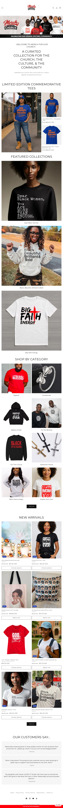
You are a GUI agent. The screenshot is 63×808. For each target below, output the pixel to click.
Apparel (16, 395)
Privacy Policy (20, 792)
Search (12, 792)
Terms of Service (30, 792)
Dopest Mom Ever (46, 499)
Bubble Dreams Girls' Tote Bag (10, 610)
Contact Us (49, 792)
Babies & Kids (16, 430)
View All (31, 506)
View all (31, 724)
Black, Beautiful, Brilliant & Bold (31, 288)
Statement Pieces (46, 464)
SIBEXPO (29, 804)
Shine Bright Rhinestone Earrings (10, 560)
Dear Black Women (31, 223)
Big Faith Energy (31, 353)
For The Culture (16, 464)
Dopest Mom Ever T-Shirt (38, 560)
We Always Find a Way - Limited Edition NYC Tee (50, 147)
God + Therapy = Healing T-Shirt (10, 659)
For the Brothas (46, 430)
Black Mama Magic (16, 499)
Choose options (16, 568)
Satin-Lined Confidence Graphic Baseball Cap (44, 659)
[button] (31, 806)
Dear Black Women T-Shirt (9, 709)
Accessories (46, 395)
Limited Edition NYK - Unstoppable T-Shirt (51, 119)
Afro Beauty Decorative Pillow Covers (42, 610)
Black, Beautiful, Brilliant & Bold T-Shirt (42, 709)
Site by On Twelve (35, 804)
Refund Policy (41, 792)
